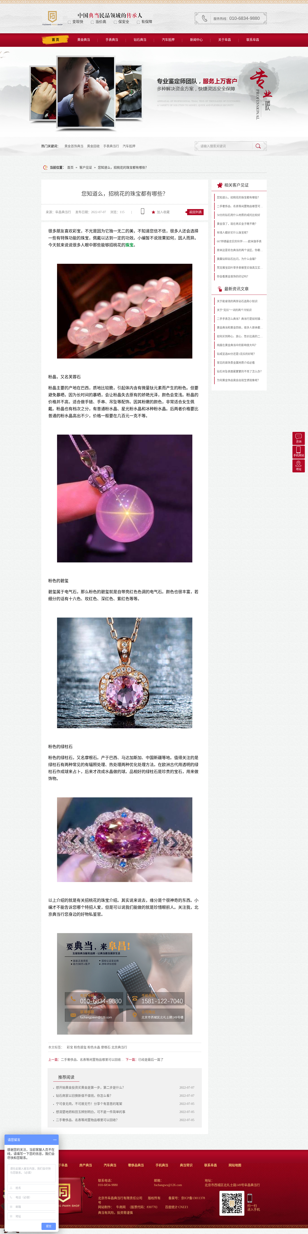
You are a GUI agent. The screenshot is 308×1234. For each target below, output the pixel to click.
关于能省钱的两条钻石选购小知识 (237, 301)
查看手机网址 (143, 211)
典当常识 (186, 1165)
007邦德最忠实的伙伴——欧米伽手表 (239, 241)
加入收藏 (163, 212)
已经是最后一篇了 (150, 1059)
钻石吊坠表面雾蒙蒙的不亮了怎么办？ (240, 371)
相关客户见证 (236, 185)
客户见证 (85, 167)
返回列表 (195, 212)
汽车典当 (110, 1165)
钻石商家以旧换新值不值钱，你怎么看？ (84, 1095)
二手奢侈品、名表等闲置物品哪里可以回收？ (92, 1059)
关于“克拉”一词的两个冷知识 (234, 310)
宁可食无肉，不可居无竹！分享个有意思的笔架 (89, 1103)
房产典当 (85, 1165)
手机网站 (298, 455)
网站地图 (235, 1165)
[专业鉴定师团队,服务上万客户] (154, 92)
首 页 (55, 39)
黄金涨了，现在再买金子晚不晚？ (237, 224)
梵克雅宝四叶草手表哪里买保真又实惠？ (240, 267)
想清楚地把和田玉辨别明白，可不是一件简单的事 (90, 1112)
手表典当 (112, 39)
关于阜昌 (224, 39)
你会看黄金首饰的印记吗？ (233, 276)
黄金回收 (93, 146)
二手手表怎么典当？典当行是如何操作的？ (240, 318)
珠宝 (129, 245)
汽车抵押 (168, 39)
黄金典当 (83, 39)
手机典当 (162, 1165)
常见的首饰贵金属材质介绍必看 (236, 362)
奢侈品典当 (136, 1165)
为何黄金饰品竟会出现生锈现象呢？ (238, 380)
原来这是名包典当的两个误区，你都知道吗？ (240, 250)
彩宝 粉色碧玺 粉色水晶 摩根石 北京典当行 (97, 1047)
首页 (70, 167)
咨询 (298, 441)
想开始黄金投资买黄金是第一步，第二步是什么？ (90, 1087)
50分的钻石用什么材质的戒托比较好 (238, 215)
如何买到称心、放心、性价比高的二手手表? (240, 336)
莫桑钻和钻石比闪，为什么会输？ (237, 259)
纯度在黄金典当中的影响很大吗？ (237, 345)
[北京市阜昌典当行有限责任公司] (52, 25)
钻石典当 (140, 39)
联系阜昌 (252, 39)
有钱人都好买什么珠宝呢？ (233, 232)
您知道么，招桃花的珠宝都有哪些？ (123, 167)
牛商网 (121, 1207)
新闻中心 (196, 39)
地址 (298, 469)
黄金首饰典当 (73, 146)
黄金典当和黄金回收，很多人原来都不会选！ (240, 327)
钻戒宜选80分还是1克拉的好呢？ (236, 354)
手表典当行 (111, 146)
